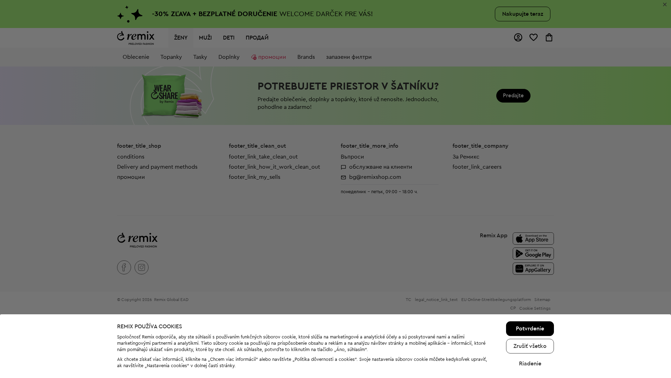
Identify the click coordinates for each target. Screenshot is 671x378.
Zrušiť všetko (530, 346)
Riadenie (530, 363)
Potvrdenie (530, 328)
